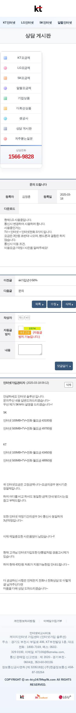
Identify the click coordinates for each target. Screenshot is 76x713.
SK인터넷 (45, 22)
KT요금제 (24, 57)
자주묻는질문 (24, 138)
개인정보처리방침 (24, 620)
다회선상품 (23, 108)
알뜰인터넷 (65, 22)
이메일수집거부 (52, 620)
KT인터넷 (9, 22)
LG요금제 (24, 67)
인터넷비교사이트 (40, 633)
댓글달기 (63, 366)
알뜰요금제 (23, 88)
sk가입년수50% (27, 280)
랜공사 (23, 118)
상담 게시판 (24, 128)
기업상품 (24, 98)
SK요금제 (24, 78)
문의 (21, 290)
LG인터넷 (27, 22)
